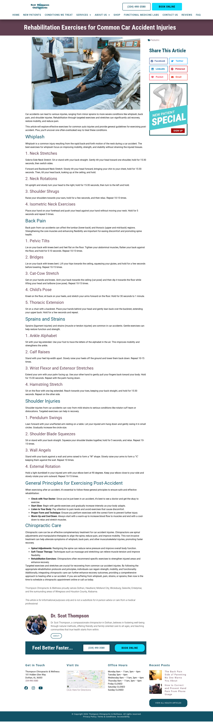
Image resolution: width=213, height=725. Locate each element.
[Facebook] (26, 688)
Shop (117, 14)
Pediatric (155, 40)
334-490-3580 (31, 680)
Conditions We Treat (59, 14)
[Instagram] (33, 688)
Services (82, 14)
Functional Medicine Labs (141, 14)
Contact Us (170, 14)
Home (16, 14)
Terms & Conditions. (107, 717)
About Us (101, 14)
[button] (158, 61)
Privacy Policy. (90, 717)
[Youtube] (40, 688)
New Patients (32, 14)
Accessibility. (123, 717)
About (56, 636)
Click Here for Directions (79, 690)
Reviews (187, 14)
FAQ (198, 14)
